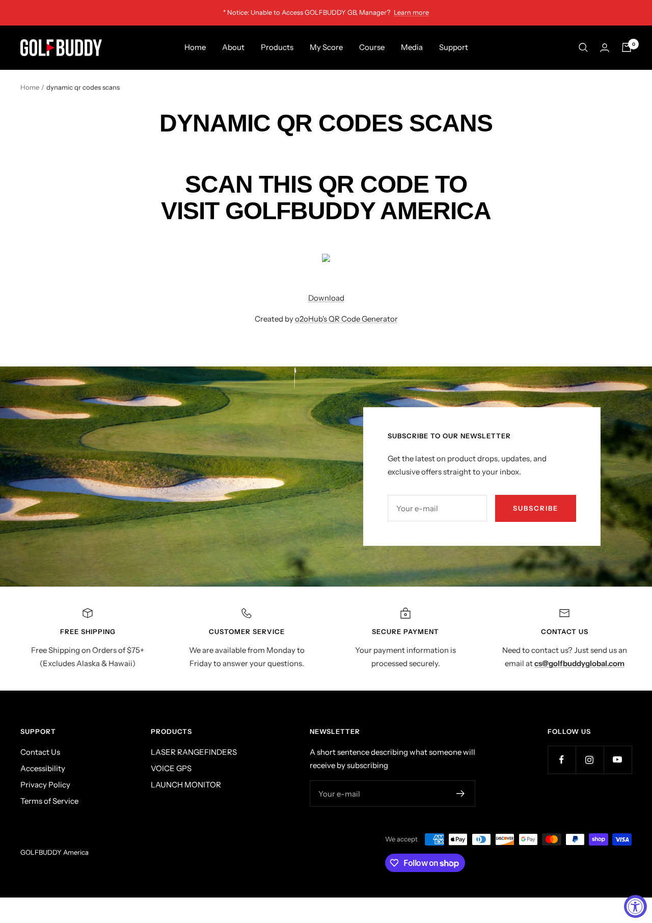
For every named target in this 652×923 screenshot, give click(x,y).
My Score (326, 47)
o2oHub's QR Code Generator (346, 319)
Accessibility (42, 768)
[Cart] (626, 47)
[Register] (460, 793)
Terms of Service (49, 801)
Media (412, 47)
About (233, 47)
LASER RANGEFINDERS (194, 752)
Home (195, 47)
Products (277, 47)
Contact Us (40, 752)
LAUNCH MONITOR (186, 784)
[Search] (583, 47)
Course (372, 47)
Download (326, 298)
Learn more (411, 12)
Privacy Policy (45, 784)
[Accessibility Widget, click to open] (635, 906)
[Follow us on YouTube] (618, 760)
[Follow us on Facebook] (562, 760)
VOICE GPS (171, 768)
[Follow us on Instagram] (590, 760)
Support (453, 47)
